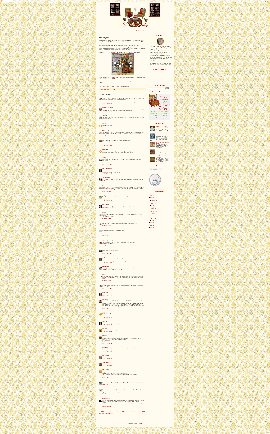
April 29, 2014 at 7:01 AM (107, 324)
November (153, 202)
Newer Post (102, 411)
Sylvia (103, 381)
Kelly (103, 388)
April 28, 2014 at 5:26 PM (107, 262)
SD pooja (104, 123)
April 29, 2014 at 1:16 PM (107, 358)
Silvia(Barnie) (105, 362)
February (153, 218)
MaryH (103, 299)
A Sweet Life (158, 157)
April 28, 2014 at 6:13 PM (107, 280)
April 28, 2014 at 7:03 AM (107, 164)
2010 (151, 227)
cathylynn (104, 195)
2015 (151, 197)
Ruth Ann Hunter (105, 168)
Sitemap (145, 30)
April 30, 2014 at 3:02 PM (107, 377)
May (103, 212)
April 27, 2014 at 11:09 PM (107, 111)
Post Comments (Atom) (108, 413)
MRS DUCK (104, 369)
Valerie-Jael (104, 130)
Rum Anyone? (154, 211)
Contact (138, 30)
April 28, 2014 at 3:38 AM (107, 145)
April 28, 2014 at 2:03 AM (107, 127)
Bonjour (152, 215)
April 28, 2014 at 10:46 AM (107, 191)
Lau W (103, 335)
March (152, 217)
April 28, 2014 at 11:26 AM (107, 208)
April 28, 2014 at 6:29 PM (107, 288)
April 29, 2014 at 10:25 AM (107, 343)
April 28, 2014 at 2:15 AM (107, 135)
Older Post (144, 411)
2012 (151, 224)
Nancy (103, 328)
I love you (153, 213)
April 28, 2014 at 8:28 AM (107, 173)
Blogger (140, 423)
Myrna (103, 347)
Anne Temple (105, 177)
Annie (103, 115)
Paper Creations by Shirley (107, 284)
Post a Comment (104, 409)
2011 (151, 225)
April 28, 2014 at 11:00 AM (107, 200)
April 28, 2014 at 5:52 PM (107, 270)
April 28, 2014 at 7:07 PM (107, 295)
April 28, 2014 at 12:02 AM (107, 120)
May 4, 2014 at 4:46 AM (106, 406)
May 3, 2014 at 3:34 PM (106, 394)
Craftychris (104, 355)
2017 (151, 194)
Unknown (104, 149)
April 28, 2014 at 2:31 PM (107, 225)
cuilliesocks (104, 204)
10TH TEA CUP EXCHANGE (161, 126)
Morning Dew (153, 208)
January (153, 220)
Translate (158, 171)
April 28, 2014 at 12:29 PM (107, 218)
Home (124, 30)
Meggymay (104, 248)
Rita (103, 274)
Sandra (103, 222)
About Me (131, 30)
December (153, 200)
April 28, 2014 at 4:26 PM (107, 253)
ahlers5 (103, 321)
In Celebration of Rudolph (156, 210)
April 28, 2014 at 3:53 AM (107, 153)
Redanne (104, 185)
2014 (151, 199)
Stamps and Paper (106, 138)
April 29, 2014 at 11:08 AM (107, 351)
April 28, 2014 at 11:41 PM (107, 317)
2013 (151, 222)
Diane (103, 312)
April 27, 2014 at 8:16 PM (107, 103)
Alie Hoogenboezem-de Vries (108, 240)
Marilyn (103, 96)
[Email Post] (114, 89)
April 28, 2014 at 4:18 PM (107, 245)
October (153, 203)
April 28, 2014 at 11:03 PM (107, 308)
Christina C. (104, 266)
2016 (151, 195)
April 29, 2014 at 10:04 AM (107, 331)
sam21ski (104, 157)
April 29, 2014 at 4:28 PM (107, 365)
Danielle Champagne (106, 107)
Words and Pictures (106, 398)
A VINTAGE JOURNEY (117, 52)
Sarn (103, 229)
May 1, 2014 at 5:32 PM (106, 384)
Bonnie (103, 292)
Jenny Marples (105, 257)
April (152, 207)
